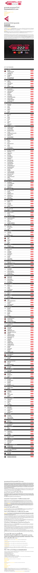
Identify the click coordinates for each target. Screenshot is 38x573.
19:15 (5, 366)
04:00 (5, 232)
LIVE (5, 71)
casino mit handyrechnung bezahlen (8, 557)
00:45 (5, 127)
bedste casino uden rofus (22, 569)
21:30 (5, 182)
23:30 (5, 101)
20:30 (5, 89)
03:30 (5, 271)
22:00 (5, 81)
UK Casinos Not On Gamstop (19, 568)
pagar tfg (13, 496)
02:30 (5, 293)
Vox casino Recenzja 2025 (7, 565)
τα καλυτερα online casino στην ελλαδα (19, 571)
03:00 (5, 130)
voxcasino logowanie (6, 559)
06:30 (5, 153)
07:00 (5, 234)
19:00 (5, 237)
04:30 (5, 201)
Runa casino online (12, 562)
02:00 (5, 187)
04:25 (5, 218)
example (7, 25)
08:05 (5, 145)
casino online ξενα (6, 13)
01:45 (5, 111)
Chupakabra (5, 567)
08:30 (5, 174)
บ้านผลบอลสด (8, 503)
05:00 (5, 132)
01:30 (5, 296)
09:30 (5, 179)
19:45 (5, 276)
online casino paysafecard (22, 556)
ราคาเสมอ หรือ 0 (6, 540)
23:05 (5, 379)
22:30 (5, 279)
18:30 (5, 70)
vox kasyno (5, 561)
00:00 (5, 83)
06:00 (5, 140)
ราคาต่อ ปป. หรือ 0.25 (6, 542)
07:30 (5, 137)
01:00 (5, 242)
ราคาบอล (17, 539)
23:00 (5, 399)
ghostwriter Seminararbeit (21, 547)
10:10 (5, 147)
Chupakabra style (6, 563)
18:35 (5, 318)
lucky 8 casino (5, 15)
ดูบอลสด (32, 73)
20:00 (5, 373)
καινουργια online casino (7, 12)
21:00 (5, 73)
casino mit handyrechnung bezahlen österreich (17, 536)
